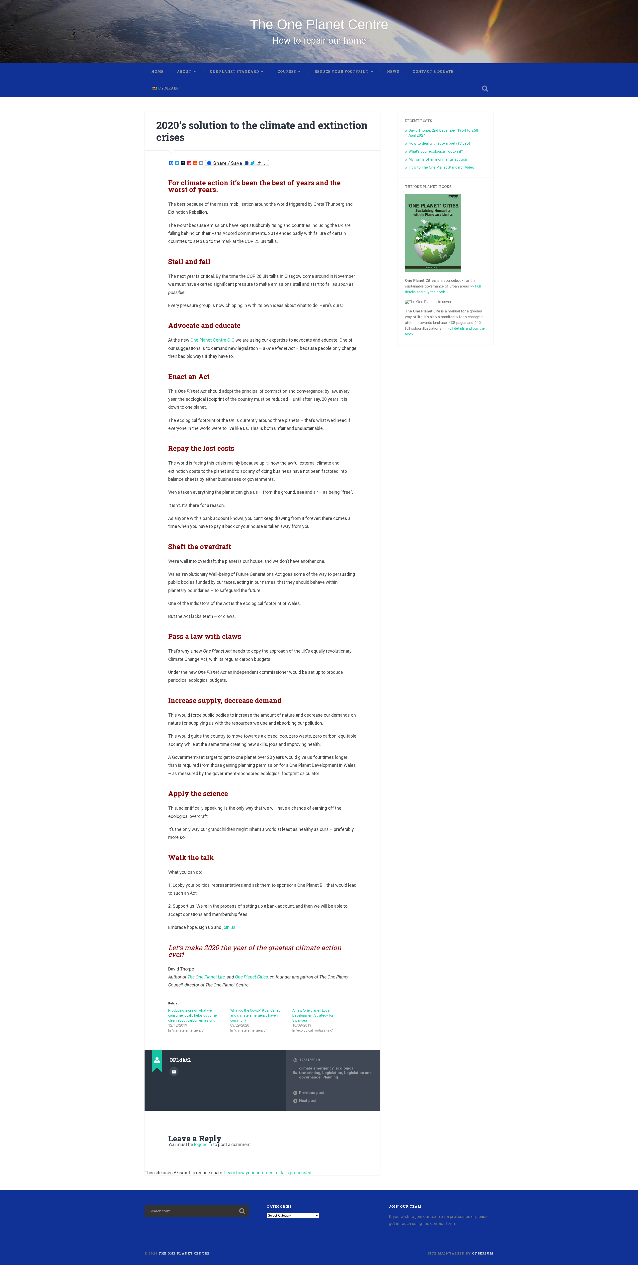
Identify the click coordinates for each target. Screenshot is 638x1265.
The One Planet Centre (319, 24)
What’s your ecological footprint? (435, 151)
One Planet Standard (234, 71)
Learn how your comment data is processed (267, 1172)
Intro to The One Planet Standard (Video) (442, 167)
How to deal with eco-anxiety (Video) (439, 143)
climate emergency (316, 1068)
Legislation (332, 1072)
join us (228, 927)
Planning (330, 1077)
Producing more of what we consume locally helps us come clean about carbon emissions (192, 1015)
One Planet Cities (251, 976)
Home (157, 71)
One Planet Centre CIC (212, 340)
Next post (308, 1100)
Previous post (311, 1092)
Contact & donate (433, 71)
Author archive (173, 1071)
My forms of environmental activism (438, 159)
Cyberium (482, 1253)
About (184, 71)
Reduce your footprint (342, 71)
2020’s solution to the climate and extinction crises (262, 131)
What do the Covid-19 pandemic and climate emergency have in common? (255, 1015)
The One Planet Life (206, 976)
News (393, 71)
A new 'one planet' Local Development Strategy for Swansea (312, 1015)
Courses (286, 71)
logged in (203, 1144)
